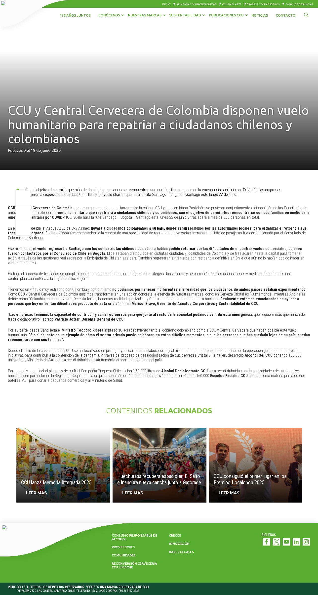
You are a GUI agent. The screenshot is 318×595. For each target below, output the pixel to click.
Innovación (179, 543)
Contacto (285, 15)
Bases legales (181, 551)
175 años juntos (75, 15)
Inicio (166, 4)
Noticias (259, 15)
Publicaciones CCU (226, 15)
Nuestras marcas (144, 15)
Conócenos (109, 15)
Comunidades (124, 555)
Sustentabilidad (185, 15)
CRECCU (175, 535)
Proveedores (123, 547)
